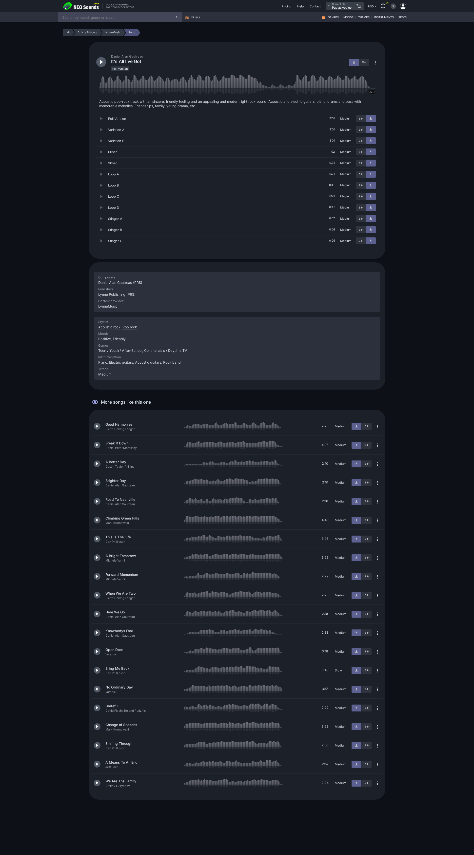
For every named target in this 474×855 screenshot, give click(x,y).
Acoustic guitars (148, 362)
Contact (315, 6)
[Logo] (81, 6)
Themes (364, 17)
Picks (402, 17)
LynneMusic (108, 306)
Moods (348, 17)
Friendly (119, 339)
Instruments (384, 17)
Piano (102, 362)
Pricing (286, 6)
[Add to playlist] (361, 118)
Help (300, 6)
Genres (333, 17)
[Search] (177, 17)
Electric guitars (121, 362)
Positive (104, 339)
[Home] (67, 32)
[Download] (371, 118)
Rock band (172, 362)
